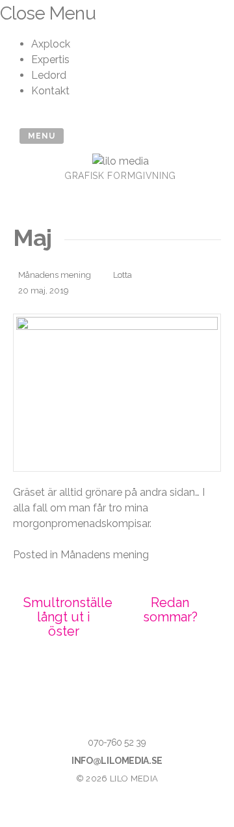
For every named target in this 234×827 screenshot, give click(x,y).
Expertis (50, 59)
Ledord (48, 75)
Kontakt (50, 91)
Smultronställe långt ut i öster (67, 617)
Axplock (50, 44)
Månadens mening (54, 275)
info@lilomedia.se (117, 760)
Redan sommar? (170, 610)
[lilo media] (120, 161)
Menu (41, 136)
